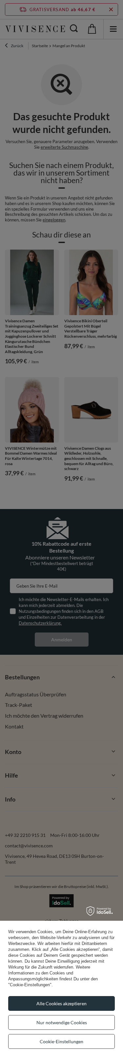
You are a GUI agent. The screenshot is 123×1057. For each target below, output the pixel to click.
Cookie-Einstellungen (61, 1041)
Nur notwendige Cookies (61, 1022)
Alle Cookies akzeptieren (61, 1003)
